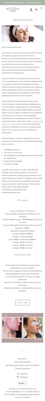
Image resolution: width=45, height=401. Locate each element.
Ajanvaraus (22, 359)
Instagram (23, 377)
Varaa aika (22, 302)
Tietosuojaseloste (22, 368)
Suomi (21, 383)
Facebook (23, 374)
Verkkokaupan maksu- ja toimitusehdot (22, 365)
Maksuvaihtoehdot (22, 362)
